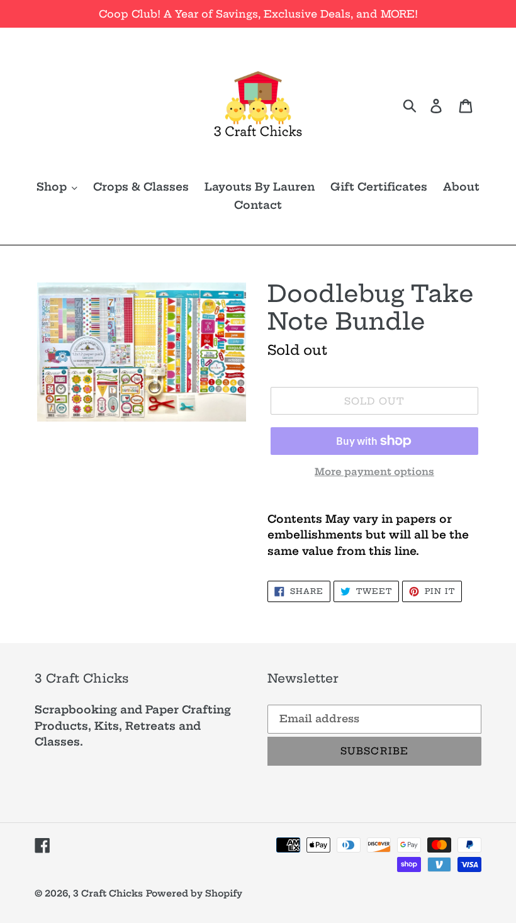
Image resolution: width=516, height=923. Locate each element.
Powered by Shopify (194, 893)
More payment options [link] (374, 472)
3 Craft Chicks (108, 893)
